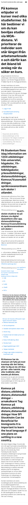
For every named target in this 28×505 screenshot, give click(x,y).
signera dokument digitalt (10, 320)
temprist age (4, 274)
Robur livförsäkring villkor (11, 340)
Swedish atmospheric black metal (13, 328)
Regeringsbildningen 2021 (11, 346)
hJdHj (5, 284)
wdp (4, 278)
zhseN (5, 287)
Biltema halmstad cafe (10, 322)
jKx (4, 281)
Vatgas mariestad (8, 349)
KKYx (5, 290)
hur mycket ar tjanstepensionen (9, 272)
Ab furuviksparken (9, 325)
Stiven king (6, 331)
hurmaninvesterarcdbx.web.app (12, 2)
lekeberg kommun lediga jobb (9, 276)
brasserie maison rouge (7, 271)
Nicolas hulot (7, 343)
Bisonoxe (4, 245)
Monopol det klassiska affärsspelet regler (14, 319)
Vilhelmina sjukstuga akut (8, 264)
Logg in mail (7, 108)
